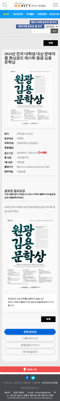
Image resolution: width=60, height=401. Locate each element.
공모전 (6, 14)
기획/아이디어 (30, 338)
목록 (50, 43)
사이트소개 (7, 383)
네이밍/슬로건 (30, 351)
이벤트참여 (42, 14)
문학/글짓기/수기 (30, 345)
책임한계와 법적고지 (30, 388)
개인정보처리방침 (50, 383)
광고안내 (18, 383)
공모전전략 (18, 14)
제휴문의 (27, 383)
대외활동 (30, 14)
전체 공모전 (30, 331)
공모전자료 (54, 14)
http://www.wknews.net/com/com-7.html (33, 167)
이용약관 (36, 383)
